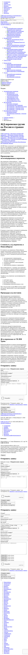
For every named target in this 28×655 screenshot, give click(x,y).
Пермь (5, 625)
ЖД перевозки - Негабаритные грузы (17, 106)
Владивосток (7, 592)
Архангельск (7, 583)
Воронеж (6, 597)
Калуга (5, 607)
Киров (5, 610)
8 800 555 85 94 (5, 23)
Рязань (5, 628)
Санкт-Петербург (8, 630)
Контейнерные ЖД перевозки (15, 105)
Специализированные (13, 95)
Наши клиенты (8, 7)
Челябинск (6, 651)
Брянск (5, 590)
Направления (7, 48)
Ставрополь (7, 635)
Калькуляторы (7, 63)
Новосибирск (7, 582)
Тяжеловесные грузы (12, 97)
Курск (5, 614)
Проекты (6, 6)
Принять (3, 455)
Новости (6, 10)
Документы (7, 8)
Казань (5, 604)
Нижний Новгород (9, 619)
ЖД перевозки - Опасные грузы (15, 108)
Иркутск (6, 603)
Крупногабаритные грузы (14, 101)
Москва (6, 617)
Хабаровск (6, 647)
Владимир (6, 593)
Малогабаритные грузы (13, 99)
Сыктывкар (7, 636)
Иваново (6, 600)
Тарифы (6, 3)
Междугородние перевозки (14, 70)
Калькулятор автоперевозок (14, 64)
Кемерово (6, 608)
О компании (7, 2)
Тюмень (6, 643)
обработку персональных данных (18, 404)
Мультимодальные (12, 112)
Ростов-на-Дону (8, 626)
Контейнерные (11, 92)
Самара (6, 629)
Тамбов (6, 637)
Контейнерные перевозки (13, 34)
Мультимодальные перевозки (14, 50)
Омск (5, 621)
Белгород (6, 587)
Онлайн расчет (8, 38)
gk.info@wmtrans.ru (6, 24)
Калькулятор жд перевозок (14, 65)
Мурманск (6, 618)
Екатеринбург (7, 599)
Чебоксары (6, 650)
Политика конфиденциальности (12, 435)
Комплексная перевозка (13, 36)
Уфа (5, 646)
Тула (5, 642)
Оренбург (6, 622)
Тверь (5, 639)
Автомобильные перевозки (14, 29)
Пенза (5, 624)
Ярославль (6, 653)
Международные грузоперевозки (15, 53)
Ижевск (6, 601)
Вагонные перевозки (12, 103)
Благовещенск (7, 589)
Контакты (6, 13)
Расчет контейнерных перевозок (15, 46)
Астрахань (6, 585)
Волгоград (6, 594)
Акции (5, 11)
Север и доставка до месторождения (16, 56)
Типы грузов (7, 4)
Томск (5, 640)
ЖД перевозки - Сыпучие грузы (15, 109)
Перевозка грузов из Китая (14, 59)
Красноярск (7, 612)
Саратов (6, 632)
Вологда (6, 596)
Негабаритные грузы (12, 94)
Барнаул (6, 586)
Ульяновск (6, 644)
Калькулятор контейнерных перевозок (17, 67)
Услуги (5, 27)
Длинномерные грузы (13, 98)
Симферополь (7, 633)
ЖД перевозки (20, 31)
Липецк (6, 615)
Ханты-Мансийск (8, 649)
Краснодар (6, 611)
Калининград (7, 605)
